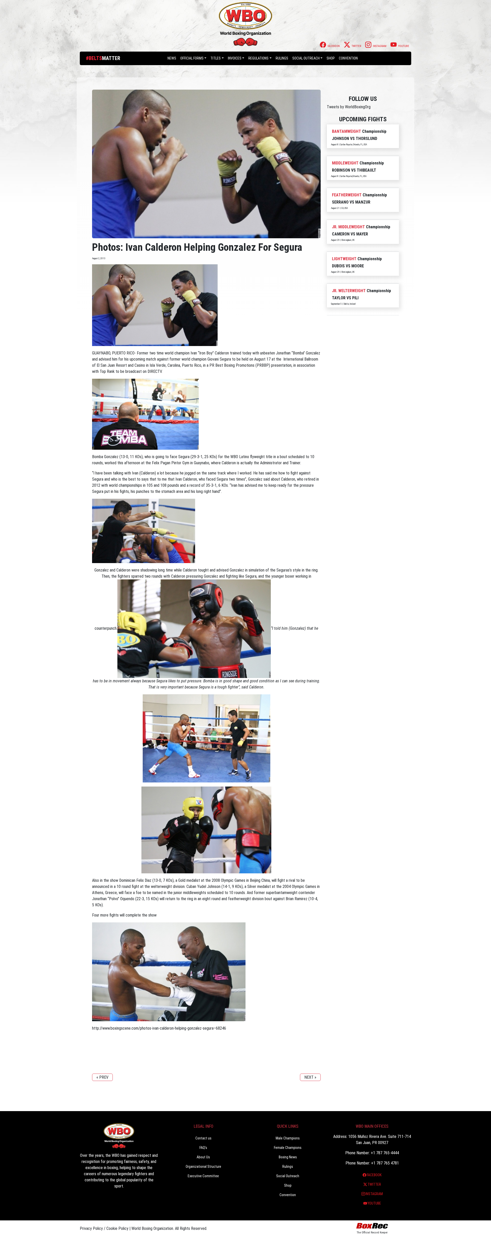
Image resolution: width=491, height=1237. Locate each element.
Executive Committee (203, 1176)
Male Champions (288, 1138)
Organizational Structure (203, 1166)
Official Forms (192, 58)
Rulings (282, 58)
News (172, 58)
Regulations (258, 58)
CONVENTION (348, 58)
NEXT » (310, 1077)
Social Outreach (306, 58)
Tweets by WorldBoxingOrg (349, 106)
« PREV (102, 1077)
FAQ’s (203, 1148)
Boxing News (288, 1157)
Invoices (234, 58)
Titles (215, 58)
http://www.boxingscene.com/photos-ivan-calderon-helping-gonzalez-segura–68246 (159, 1028)
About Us (203, 1157)
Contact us (203, 1138)
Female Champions (288, 1148)
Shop (331, 58)
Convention (288, 1195)
